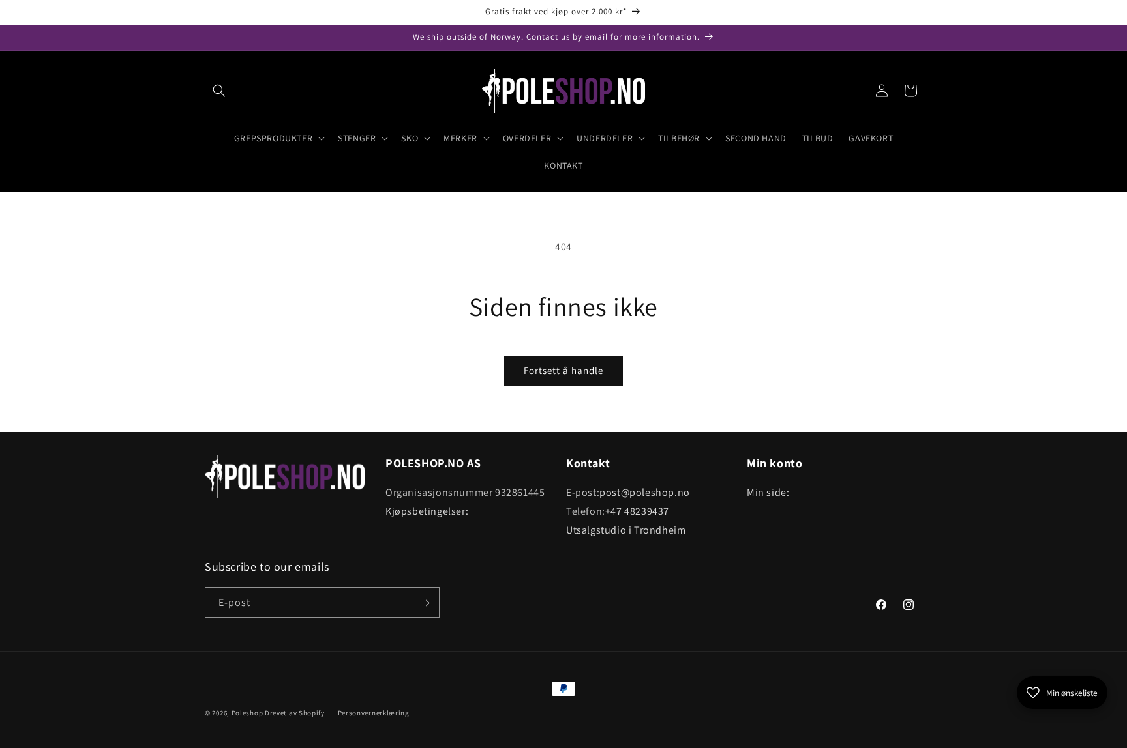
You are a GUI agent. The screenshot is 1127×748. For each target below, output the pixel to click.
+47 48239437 (637, 511)
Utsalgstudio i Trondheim (625, 530)
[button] (219, 90)
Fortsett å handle (563, 370)
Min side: (768, 492)
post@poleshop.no (644, 492)
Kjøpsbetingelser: (426, 511)
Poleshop (247, 712)
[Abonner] (424, 603)
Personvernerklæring (374, 712)
